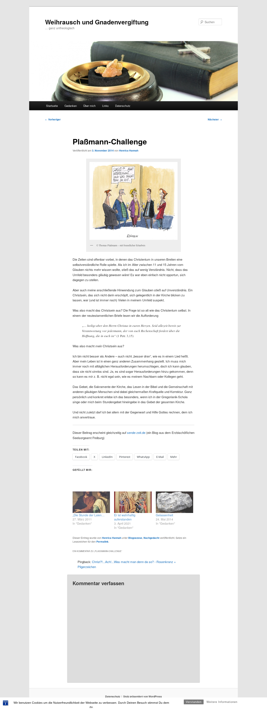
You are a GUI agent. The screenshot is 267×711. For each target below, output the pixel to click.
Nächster (215, 119)
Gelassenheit (164, 515)
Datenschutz (122, 106)
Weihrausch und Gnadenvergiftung (97, 21)
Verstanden (194, 701)
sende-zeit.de (136, 432)
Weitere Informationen (222, 701)
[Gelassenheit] (174, 502)
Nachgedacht (151, 538)
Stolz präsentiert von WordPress (142, 696)
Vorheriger (53, 119)
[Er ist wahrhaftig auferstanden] (132, 502)
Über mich (89, 106)
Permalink (102, 541)
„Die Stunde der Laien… (89, 515)
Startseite (52, 106)
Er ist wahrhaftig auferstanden (124, 517)
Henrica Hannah (128, 150)
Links (105, 106)
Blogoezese (135, 538)
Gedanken (70, 106)
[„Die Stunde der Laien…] (91, 502)
